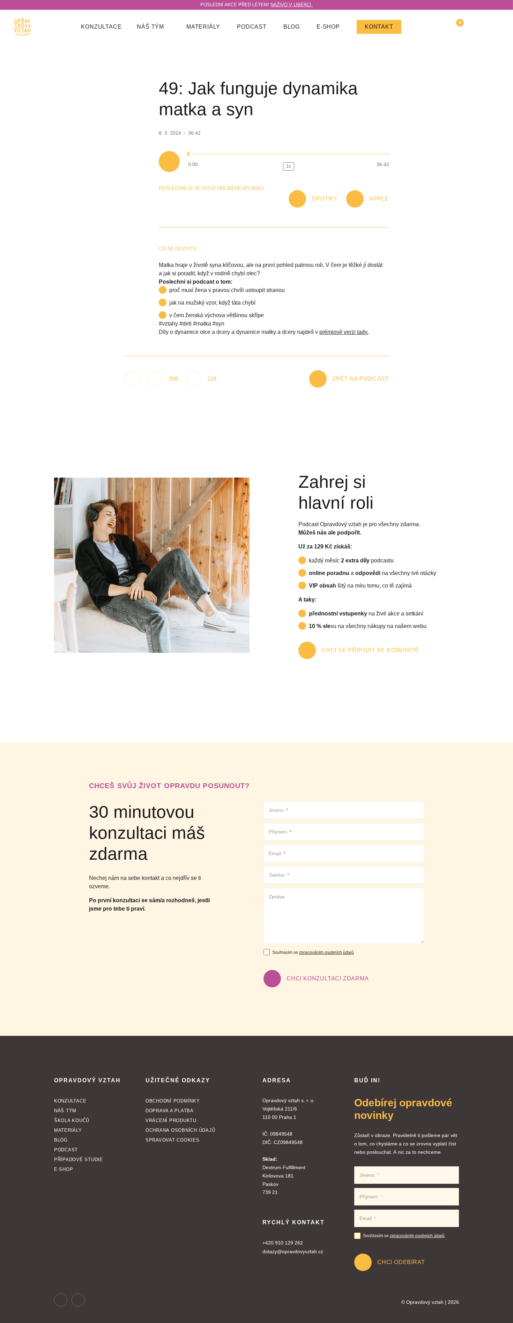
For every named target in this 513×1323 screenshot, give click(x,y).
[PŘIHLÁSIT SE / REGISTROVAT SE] (475, 27)
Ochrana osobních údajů (180, 1130)
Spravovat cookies (173, 1140)
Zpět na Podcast (360, 379)
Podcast (252, 27)
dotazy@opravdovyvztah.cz (292, 1251)
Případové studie (78, 1159)
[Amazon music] (204, 201)
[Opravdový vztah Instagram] (60, 1299)
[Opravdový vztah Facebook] (78, 1299)
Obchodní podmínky (173, 1101)
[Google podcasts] (190, 201)
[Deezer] (218, 201)
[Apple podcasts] (176, 201)
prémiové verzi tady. (344, 332)
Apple (379, 199)
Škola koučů (71, 1120)
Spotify (325, 199)
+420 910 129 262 (282, 1243)
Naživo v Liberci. (291, 4)
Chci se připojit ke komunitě (370, 650)
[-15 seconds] (271, 166)
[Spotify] (162, 201)
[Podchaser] (246, 201)
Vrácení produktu (171, 1120)
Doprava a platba (170, 1110)
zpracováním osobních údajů (326, 952)
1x (288, 166)
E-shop (328, 27)
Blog (291, 27)
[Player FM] (232, 201)
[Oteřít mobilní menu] (495, 27)
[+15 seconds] (305, 166)
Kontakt (379, 27)
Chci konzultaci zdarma (328, 978)
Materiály (203, 27)
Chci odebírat (401, 1262)
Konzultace (101, 27)
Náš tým (65, 1110)
